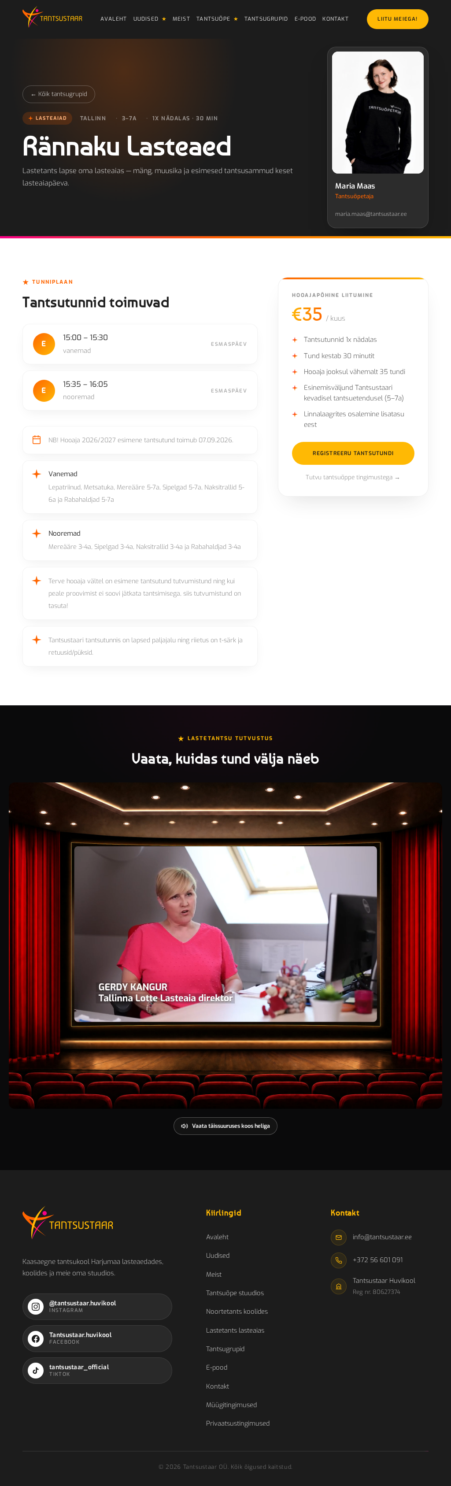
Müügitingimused (231, 1405)
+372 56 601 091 (378, 1260)
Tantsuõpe (213, 18)
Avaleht (113, 18)
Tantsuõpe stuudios (235, 1293)
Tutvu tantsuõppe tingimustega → (353, 477)
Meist (181, 18)
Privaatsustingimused (238, 1423)
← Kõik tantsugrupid (58, 94)
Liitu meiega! (397, 18)
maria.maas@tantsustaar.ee (371, 214)
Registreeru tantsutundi (353, 453)
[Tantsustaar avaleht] (52, 19)
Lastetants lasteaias (235, 1330)
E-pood (305, 18)
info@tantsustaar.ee (382, 1237)
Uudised (146, 18)
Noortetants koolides (237, 1311)
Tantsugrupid (266, 18)
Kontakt (335, 18)
